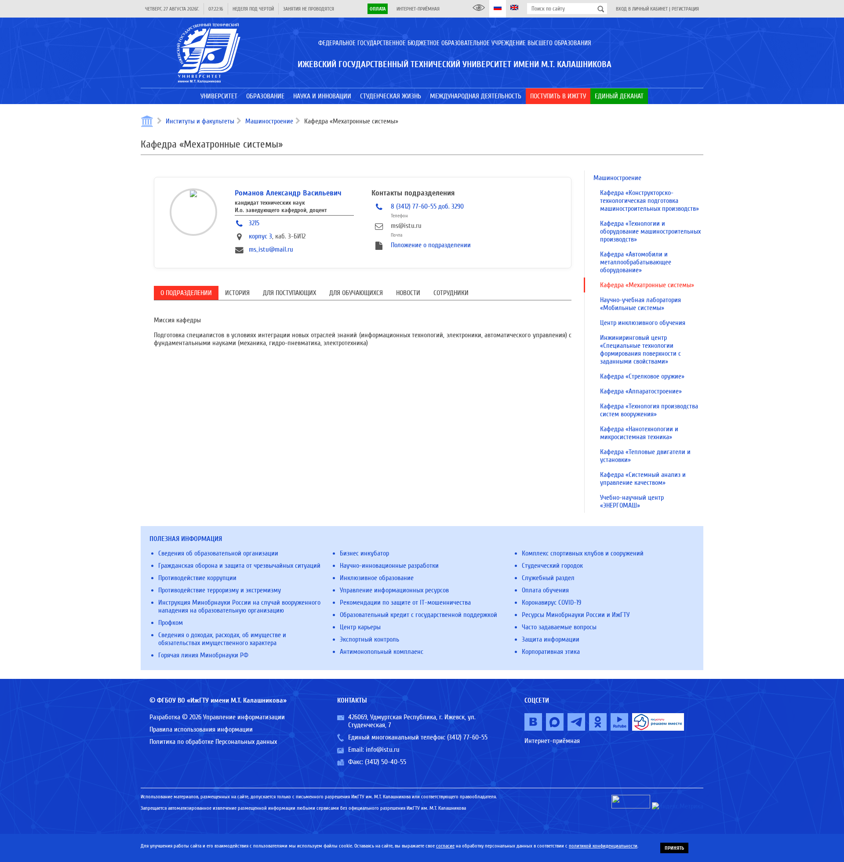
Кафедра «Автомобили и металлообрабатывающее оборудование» (635, 262)
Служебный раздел (548, 578)
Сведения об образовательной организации (218, 553)
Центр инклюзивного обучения (642, 323)
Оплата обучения (545, 590)
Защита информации (550, 639)
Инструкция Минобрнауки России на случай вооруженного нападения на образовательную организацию (239, 606)
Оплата (378, 9)
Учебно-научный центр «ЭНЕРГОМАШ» (632, 501)
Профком (170, 623)
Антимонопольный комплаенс (381, 652)
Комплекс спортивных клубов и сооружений (583, 553)
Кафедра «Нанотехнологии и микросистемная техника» (639, 433)
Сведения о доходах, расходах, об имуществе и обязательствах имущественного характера (222, 639)
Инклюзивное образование (377, 578)
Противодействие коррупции (197, 578)
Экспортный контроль (369, 639)
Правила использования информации (201, 729)
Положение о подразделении (431, 245)
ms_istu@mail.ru (271, 249)
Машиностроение (269, 121)
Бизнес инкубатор (364, 553)
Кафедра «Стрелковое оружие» (642, 376)
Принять (674, 848)
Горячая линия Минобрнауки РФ (203, 655)
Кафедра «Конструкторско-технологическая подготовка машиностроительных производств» (649, 201)
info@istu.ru (383, 750)
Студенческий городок (552, 566)
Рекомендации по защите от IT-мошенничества (405, 602)
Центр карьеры (360, 627)
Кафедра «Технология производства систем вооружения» (649, 410)
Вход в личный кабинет (642, 9)
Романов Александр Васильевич (288, 193)
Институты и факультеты (200, 121)
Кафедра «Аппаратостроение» (641, 391)
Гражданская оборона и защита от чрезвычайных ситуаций (239, 566)
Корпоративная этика (551, 652)
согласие (445, 846)
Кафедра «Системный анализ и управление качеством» (643, 479)
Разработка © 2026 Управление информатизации (217, 717)
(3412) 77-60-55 (467, 737)
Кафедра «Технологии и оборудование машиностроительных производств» (650, 231)
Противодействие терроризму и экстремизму (219, 590)
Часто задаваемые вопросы (559, 627)
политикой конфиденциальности (603, 846)
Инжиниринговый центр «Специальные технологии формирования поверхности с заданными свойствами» (640, 349)
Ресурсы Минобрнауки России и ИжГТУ (575, 615)
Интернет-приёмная (418, 9)
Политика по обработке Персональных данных (213, 742)
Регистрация (685, 9)
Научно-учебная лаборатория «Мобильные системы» (640, 304)
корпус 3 (260, 236)
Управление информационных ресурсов (394, 590)
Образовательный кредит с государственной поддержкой (418, 615)
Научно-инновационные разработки (389, 566)
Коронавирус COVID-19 (551, 602)
